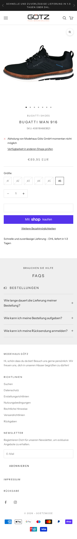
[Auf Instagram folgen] (15, 502)
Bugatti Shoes (38, 115)
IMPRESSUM (12, 479)
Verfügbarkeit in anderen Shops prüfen (30, 149)
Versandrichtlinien (14, 415)
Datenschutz (11, 390)
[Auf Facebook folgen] (5, 502)
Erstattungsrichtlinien (16, 396)
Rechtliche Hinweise (15, 408)
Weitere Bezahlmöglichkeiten (38, 228)
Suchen (8, 384)
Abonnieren (19, 465)
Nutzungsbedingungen (17, 402)
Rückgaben (10, 421)
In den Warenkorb (38, 207)
